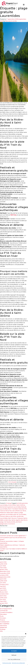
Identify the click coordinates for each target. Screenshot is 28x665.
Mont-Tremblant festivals (16, 509)
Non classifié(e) (4, 623)
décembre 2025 (5, 571)
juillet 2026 (3, 564)
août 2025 (3, 579)
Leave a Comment (9, 524)
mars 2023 (3, 590)
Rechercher (3, 525)
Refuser (14, 655)
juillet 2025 (3, 581)
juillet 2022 (3, 597)
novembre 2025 (5, 573)
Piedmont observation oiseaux (9, 512)
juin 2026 (3, 566)
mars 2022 (3, 601)
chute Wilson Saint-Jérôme (16, 505)
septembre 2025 (5, 577)
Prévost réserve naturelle (8, 516)
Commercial (3, 610)
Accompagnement (6, 608)
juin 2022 (3, 599)
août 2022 (3, 596)
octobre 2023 (4, 584)
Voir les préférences (14, 659)
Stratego (9, 503)
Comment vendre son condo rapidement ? (13, 535)
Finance (2, 620)
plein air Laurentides (19, 514)
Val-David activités (9, 522)
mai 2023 (3, 586)
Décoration (3, 614)
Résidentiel (3, 627)
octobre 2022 (4, 594)
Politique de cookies (6, 663)
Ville (1, 631)
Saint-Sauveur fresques (15, 518)
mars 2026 (3, 567)
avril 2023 (3, 588)
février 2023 (4, 592)
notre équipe (12, 482)
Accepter (14, 651)
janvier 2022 (4, 603)
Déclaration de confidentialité (18, 663)
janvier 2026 (4, 569)
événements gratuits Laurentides (10, 507)
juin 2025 (3, 582)
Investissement (4, 622)
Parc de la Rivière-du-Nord (17, 510)
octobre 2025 (4, 575)
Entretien (3, 618)
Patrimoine (3, 625)
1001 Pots (13, 215)
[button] (25, 633)
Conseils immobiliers (6, 612)
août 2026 (3, 562)
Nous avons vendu (11, 21)
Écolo (2, 616)
